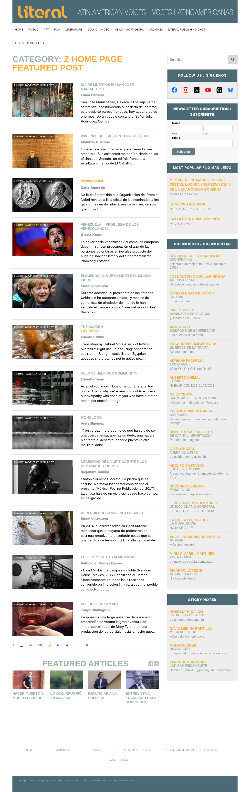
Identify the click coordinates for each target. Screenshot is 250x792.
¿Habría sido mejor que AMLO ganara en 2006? (198, 266)
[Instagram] (185, 90)
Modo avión (180, 490)
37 (30, 645)
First (174, 133)
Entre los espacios (187, 615)
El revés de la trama (189, 347)
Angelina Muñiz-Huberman (195, 537)
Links (96, 750)
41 (68, 645)
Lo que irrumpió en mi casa (66, 695)
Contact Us (119, 760)
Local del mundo (185, 469)
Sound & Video (98, 29)
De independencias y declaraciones (195, 284)
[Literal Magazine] (42, 16)
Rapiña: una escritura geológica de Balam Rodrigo (199, 421)
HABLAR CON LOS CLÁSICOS (192, 385)
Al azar (176, 540)
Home (19, 29)
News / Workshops (129, 29)
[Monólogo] (44, 432)
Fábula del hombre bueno (187, 636)
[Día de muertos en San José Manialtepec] (44, 100)
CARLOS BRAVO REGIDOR (192, 209)
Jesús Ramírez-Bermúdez (194, 503)
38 (40, 645)
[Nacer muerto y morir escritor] (28, 679)
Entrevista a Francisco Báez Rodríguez (141, 697)
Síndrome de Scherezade (192, 331)
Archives (156, 29)
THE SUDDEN (92, 329)
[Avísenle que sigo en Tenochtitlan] (44, 151)
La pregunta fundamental (187, 619)
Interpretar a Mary (99, 604)
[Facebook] (174, 90)
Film (57, 29)
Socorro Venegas (187, 486)
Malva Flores (183, 645)
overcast (178, 415)
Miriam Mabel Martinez (192, 554)
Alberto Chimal (185, 377)
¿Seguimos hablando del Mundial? (194, 402)
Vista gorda (180, 557)
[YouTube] (208, 90)
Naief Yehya (181, 394)
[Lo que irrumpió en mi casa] (66, 679)
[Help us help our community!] (44, 388)
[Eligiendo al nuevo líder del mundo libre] (44, 291)
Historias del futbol (183, 578)
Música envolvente (183, 545)
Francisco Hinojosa (189, 520)
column (176, 297)
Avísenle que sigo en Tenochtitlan (115, 136)
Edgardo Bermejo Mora (193, 344)
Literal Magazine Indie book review (191, 750)
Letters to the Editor (135, 750)
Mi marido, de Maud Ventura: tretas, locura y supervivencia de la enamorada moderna (200, 184)
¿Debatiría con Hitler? (185, 318)
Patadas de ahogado (184, 440)
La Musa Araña (183, 523)
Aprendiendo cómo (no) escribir (112, 513)
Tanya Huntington (187, 662)
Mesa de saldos (184, 632)
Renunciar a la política (102, 695)
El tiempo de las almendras (108, 557)
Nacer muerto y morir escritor (27, 695)
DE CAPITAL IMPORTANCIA (190, 435)
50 (86, 645)
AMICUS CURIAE (182, 280)
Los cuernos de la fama (186, 335)
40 (58, 645)
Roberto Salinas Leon (191, 432)
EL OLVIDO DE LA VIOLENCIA (192, 511)
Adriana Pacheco (186, 361)
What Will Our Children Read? (191, 369)
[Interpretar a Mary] (44, 619)
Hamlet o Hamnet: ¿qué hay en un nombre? (200, 670)
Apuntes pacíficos (182, 352)
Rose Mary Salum (186, 612)
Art (46, 29)
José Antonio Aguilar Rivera (197, 276)
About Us (63, 750)
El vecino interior (187, 204)
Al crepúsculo (183, 574)
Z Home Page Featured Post (34, 85)
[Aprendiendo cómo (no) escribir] (44, 528)
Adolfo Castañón (187, 465)
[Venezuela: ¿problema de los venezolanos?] (44, 239)
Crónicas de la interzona (193, 398)
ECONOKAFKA (181, 259)
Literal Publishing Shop (187, 29)
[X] (196, 90)
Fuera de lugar (184, 452)
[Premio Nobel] (44, 195)
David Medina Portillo (191, 628)
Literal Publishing (29, 43)
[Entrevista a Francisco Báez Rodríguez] (142, 679)
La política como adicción (195, 219)
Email (176, 137)
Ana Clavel (180, 327)
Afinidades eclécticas (190, 314)
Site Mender (126, 780)
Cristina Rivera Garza (191, 411)
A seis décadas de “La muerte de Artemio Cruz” (199, 475)
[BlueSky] (230, 90)
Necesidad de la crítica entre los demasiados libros (114, 464)
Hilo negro (180, 649)
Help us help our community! (109, 373)
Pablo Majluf (183, 310)
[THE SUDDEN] (44, 342)
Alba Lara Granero (185, 194)
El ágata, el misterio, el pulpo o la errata (198, 653)
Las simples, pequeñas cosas (191, 494)
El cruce (178, 381)
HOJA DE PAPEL (182, 528)
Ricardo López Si (186, 570)
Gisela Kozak (182, 224)
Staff (30, 750)
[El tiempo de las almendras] (44, 572)
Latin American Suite (188, 666)
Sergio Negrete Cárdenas (195, 256)
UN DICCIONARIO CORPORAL (192, 506)
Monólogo (91, 417)
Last (205, 133)
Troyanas (178, 364)
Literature (73, 29)
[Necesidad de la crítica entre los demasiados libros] (44, 477)
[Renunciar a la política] (104, 679)
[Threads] (219, 90)
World (33, 29)
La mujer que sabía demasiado (191, 561)
